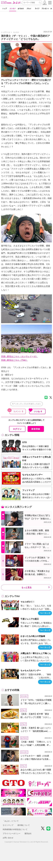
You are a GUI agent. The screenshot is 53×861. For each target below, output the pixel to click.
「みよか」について (11, 821)
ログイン (17, 429)
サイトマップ (8, 825)
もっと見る (26, 587)
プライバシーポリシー (11, 833)
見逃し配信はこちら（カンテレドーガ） (19, 356)
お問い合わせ (8, 838)
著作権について (23, 825)
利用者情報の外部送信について (15, 829)
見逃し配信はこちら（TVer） (14, 360)
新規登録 (35, 429)
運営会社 (28, 833)
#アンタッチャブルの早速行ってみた (26, 404)
